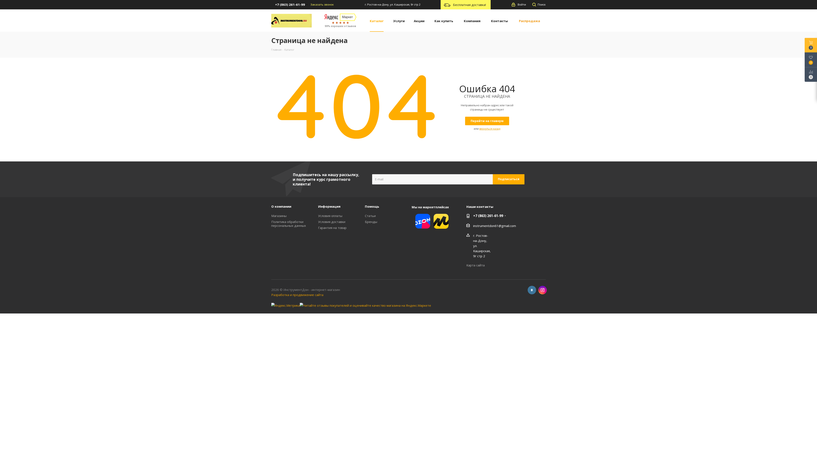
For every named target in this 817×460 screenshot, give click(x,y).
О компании (281, 206)
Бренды (371, 222)
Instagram (542, 290)
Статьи (370, 216)
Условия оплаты (330, 216)
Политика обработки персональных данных (288, 224)
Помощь (372, 206)
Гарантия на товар (332, 228)
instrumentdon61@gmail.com (494, 226)
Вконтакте (532, 290)
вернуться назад (489, 129)
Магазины (279, 216)
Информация (329, 206)
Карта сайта (475, 265)
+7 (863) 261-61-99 (488, 215)
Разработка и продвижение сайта (297, 295)
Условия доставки (331, 222)
